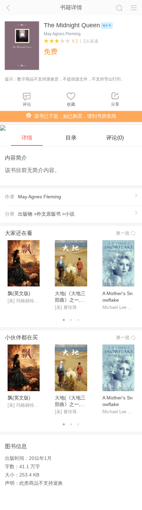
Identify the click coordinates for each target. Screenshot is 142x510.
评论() (115, 137)
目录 (71, 137)
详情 (26, 137)
